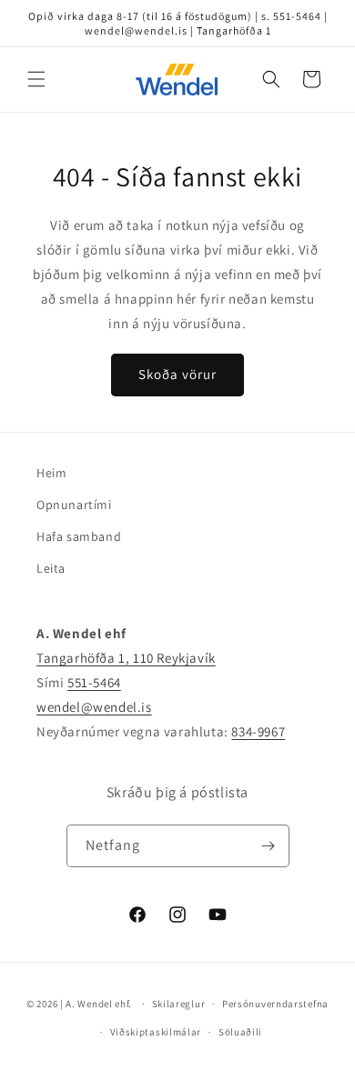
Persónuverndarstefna (275, 1003)
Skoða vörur (177, 374)
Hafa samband (78, 536)
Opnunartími (74, 504)
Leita (51, 568)
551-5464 (94, 682)
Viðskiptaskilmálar (156, 1031)
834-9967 (258, 731)
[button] (36, 79)
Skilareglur (179, 1003)
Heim (51, 473)
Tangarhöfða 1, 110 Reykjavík (126, 657)
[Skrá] (268, 846)
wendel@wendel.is (94, 706)
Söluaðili (240, 1031)
